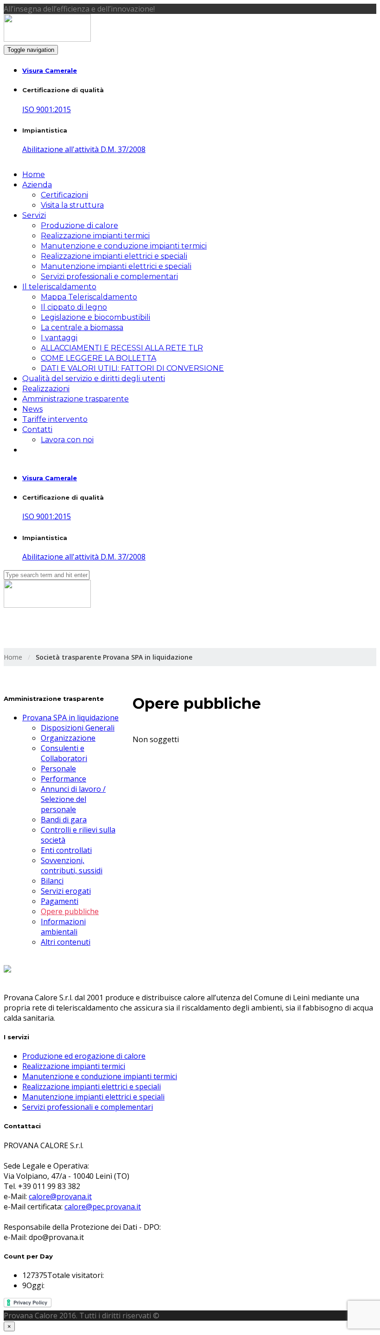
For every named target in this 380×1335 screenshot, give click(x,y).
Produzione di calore (79, 225)
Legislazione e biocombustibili (95, 317)
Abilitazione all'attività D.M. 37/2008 (84, 149)
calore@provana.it (60, 1196)
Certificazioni (64, 195)
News (32, 409)
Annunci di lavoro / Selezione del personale (73, 799)
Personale (58, 768)
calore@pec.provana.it (102, 1207)
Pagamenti (59, 901)
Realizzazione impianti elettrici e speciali (114, 256)
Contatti (37, 429)
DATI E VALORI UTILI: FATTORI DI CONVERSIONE (132, 368)
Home (33, 174)
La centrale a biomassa (82, 327)
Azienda (37, 184)
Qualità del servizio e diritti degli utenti (93, 378)
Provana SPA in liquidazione (70, 717)
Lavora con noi (67, 439)
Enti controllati (66, 850)
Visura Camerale (49, 70)
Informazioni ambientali (63, 926)
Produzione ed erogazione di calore (84, 1056)
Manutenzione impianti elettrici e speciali (116, 266)
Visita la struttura (72, 205)
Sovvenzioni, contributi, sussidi (71, 865)
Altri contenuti (65, 942)
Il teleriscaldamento (59, 286)
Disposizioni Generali (77, 728)
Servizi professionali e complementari (109, 276)
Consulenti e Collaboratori (64, 753)
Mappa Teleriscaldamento (89, 296)
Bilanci (52, 881)
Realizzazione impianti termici (95, 235)
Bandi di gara (64, 819)
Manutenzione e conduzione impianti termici (124, 246)
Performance (63, 779)
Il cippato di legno (74, 307)
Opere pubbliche (70, 911)
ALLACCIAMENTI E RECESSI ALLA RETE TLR (122, 347)
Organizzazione (68, 738)
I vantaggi (59, 337)
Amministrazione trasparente (75, 398)
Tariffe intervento (55, 419)
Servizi (34, 215)
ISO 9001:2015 (46, 109)
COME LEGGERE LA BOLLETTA (98, 358)
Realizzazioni (46, 388)
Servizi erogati (66, 891)
